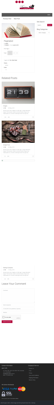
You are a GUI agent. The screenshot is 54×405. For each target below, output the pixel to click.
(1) (6, 69)
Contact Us (31, 368)
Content (7, 45)
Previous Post (7, 19)
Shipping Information (33, 377)
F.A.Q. (30, 370)
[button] (49, 15)
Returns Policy (32, 380)
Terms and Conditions (34, 375)
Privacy (30, 373)
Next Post (17, 19)
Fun (10, 60)
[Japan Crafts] (27, 7)
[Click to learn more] (18, 92)
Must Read (14, 60)
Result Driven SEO (26, 403)
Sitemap (33, 403)
